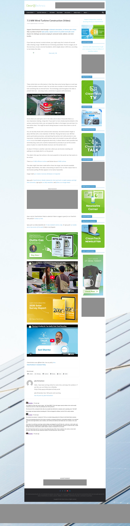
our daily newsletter (47, 182)
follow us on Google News (63, 182)
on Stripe (73, 29)
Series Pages (77, 12)
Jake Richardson (35, 23)
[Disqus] (52, 418)
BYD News (52, 12)
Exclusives (67, 12)
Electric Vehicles (41, 12)
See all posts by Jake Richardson (43, 395)
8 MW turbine (62, 161)
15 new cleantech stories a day (54, 225)
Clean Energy (30, 12)
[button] (34, 13)
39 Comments (41, 23)
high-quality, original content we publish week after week (58, 32)
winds (28, 140)
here (54, 362)
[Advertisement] (80, 5)
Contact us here (38, 218)
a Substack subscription (55, 29)
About (85, 12)
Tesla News (59, 12)
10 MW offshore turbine (40, 161)
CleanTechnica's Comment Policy (36, 365)
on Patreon (66, 29)
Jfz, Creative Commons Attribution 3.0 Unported (47, 174)
